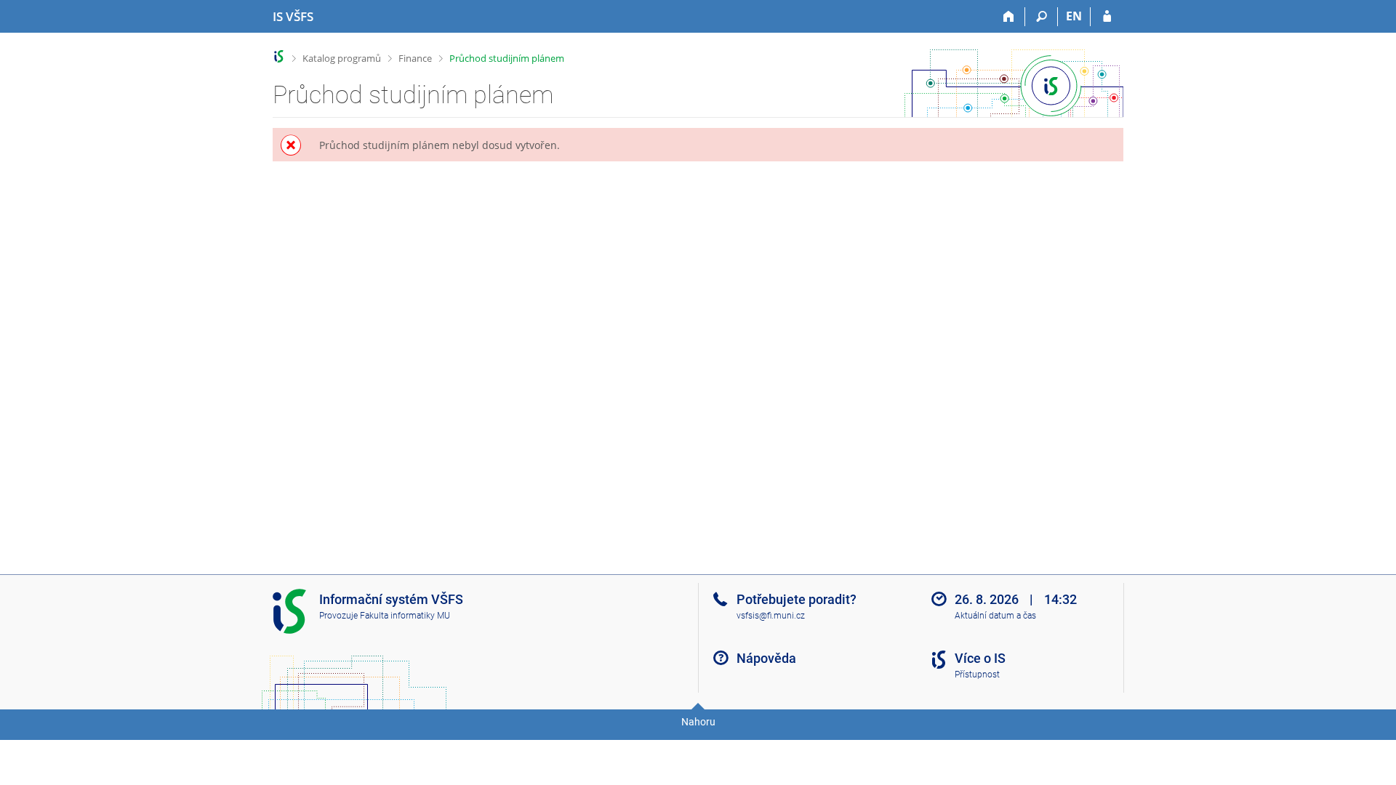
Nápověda (766, 658)
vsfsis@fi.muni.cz (771, 616)
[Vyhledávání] (1041, 16)
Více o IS (980, 658)
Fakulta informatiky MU (405, 616)
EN (1074, 16)
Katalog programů (341, 58)
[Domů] (1008, 16)
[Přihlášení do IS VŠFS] (1107, 16)
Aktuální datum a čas (995, 616)
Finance (415, 58)
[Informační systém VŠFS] (279, 56)
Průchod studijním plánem (506, 58)
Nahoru (698, 722)
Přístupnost (977, 674)
